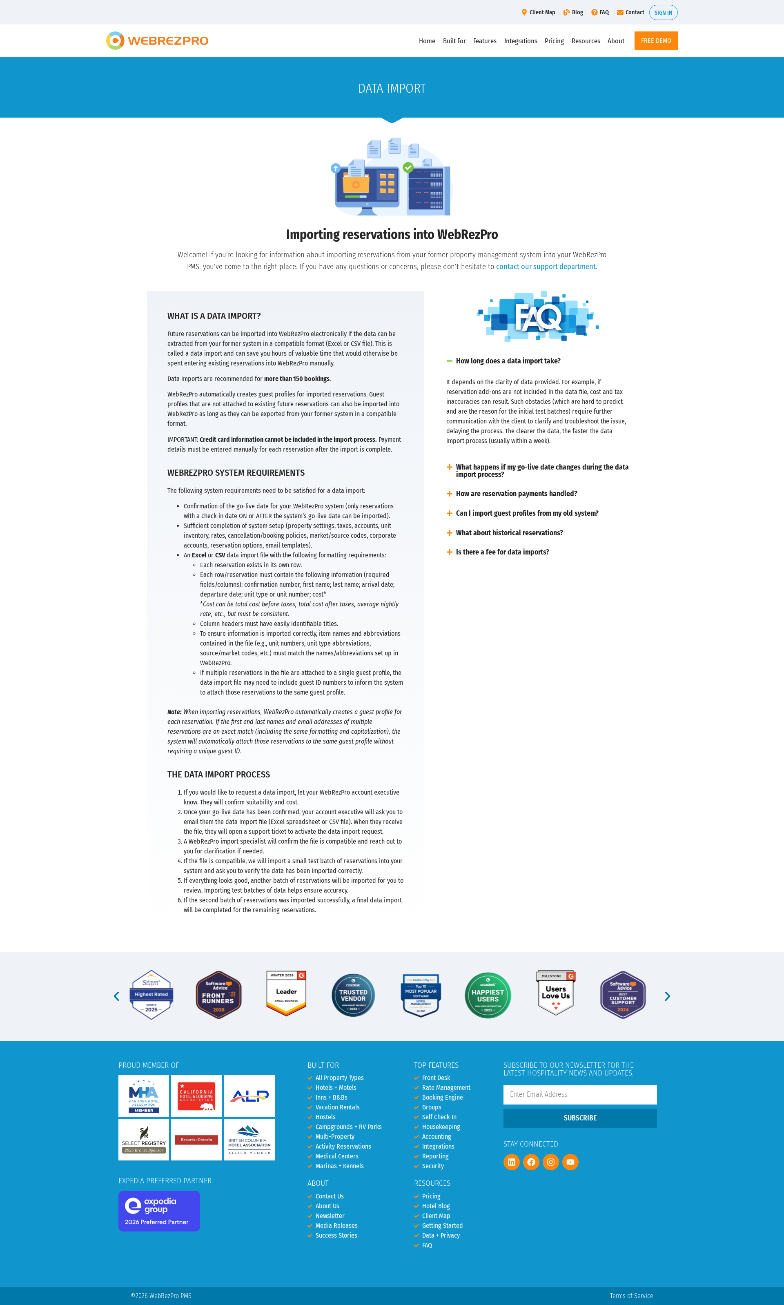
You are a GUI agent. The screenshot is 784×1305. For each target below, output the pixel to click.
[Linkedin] (511, 1162)
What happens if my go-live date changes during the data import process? (542, 471)
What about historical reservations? (509, 533)
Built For (454, 41)
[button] (537, 361)
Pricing (554, 41)
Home (427, 41)
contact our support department (546, 266)
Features (485, 41)
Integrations (520, 41)
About (616, 41)
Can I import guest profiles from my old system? (527, 513)
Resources (586, 41)
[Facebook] (531, 1162)
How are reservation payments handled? (516, 494)
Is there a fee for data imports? (502, 552)
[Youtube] (570, 1162)
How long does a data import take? (508, 361)
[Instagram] (551, 1162)
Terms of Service (631, 1296)
